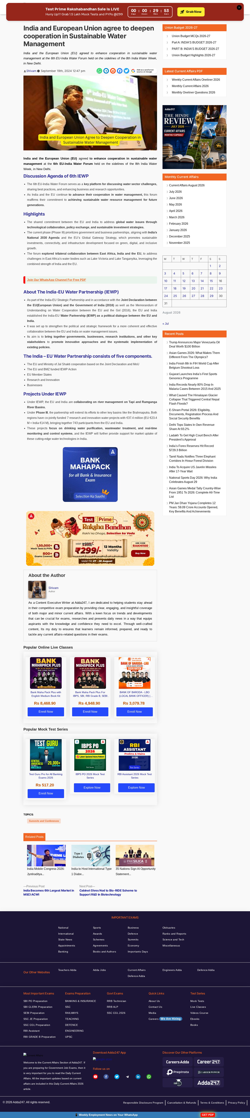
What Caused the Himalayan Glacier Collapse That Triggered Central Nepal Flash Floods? (194, 399)
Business (133, 927)
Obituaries (169, 927)
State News (65, 939)
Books (194, 1024)
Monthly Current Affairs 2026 (190, 86)
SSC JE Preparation (35, 1018)
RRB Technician (116, 1001)
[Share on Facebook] (119, 71)
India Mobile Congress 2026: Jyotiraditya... (45, 871)
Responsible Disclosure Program (143, 1102)
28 (202, 296)
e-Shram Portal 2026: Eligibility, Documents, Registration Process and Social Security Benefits (193, 414)
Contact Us (155, 1006)
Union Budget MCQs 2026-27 (191, 36)
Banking (63, 951)
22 (211, 288)
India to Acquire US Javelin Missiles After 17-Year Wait (192, 469)
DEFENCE (71, 1024)
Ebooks (194, 1018)
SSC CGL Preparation (36, 1024)
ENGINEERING (74, 1030)
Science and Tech (173, 939)
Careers (165, 1018)
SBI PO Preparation (35, 1001)
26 (184, 296)
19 (184, 288)
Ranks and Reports (174, 933)
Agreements (100, 945)
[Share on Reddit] (113, 71)
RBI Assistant (31, 1030)
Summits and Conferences (44, 821)
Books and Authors (104, 951)
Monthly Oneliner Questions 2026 (193, 92)
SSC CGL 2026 (116, 1012)
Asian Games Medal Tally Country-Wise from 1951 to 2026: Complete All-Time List (195, 492)
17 (165, 288)
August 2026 (187, 185)
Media (152, 1012)
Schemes (98, 939)
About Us (154, 1001)
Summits (133, 939)
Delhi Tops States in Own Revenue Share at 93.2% (191, 427)
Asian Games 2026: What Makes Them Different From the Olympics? (194, 355)
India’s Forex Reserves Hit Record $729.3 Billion (191, 448)
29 (211, 296)
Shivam (31, 71)
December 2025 (179, 236)
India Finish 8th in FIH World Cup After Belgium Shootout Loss (194, 365)
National (63, 927)
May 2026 (175, 204)
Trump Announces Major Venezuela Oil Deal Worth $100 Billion (194, 344)
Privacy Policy (236, 1102)
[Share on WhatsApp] (99, 71)
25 (175, 296)
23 (221, 288)
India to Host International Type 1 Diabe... (91, 871)
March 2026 (176, 217)
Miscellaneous (171, 945)
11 (174, 281)
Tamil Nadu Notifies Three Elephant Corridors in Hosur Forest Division (192, 458)
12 (184, 281)
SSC (67, 1006)
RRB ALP (112, 1006)
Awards (97, 933)
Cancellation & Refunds (181, 1102)
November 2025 (179, 242)
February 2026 (178, 223)
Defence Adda (136, 976)
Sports (97, 927)
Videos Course (199, 1012)
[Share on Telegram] (106, 71)
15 (211, 281)
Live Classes (198, 1006)
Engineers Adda (172, 970)
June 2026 (176, 198)
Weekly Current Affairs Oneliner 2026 (196, 79)
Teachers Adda (67, 970)
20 (193, 288)
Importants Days (138, 951)
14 (202, 281)
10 (165, 281)
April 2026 (175, 210)
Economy (133, 945)
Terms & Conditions (212, 1102)
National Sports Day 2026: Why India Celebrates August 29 (193, 479)
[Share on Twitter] (126, 71)
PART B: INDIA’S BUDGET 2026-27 (195, 48)
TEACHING (72, 1018)
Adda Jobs (99, 970)
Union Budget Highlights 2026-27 (193, 55)
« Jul (166, 323)
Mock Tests (197, 1001)
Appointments (66, 945)
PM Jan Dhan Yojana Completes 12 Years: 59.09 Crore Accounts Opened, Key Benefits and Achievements (193, 507)
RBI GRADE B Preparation (39, 1036)
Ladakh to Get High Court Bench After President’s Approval (194, 437)
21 (202, 288)
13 (193, 281)
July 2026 (175, 191)
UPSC (68, 1036)
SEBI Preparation (34, 1012)
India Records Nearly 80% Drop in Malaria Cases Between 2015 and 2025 (195, 386)
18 (174, 288)
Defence (133, 933)
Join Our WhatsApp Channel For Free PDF (56, 279)
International (66, 933)
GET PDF (208, 1114)
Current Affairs (136, 970)
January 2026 (178, 230)
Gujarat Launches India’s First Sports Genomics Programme (193, 376)
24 (166, 296)
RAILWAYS (71, 1012)
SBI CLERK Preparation (38, 1006)
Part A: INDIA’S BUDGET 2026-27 (194, 42)
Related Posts (34, 836)
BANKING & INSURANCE (80, 1001)
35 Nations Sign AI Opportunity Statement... (136, 871)
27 (193, 296)
